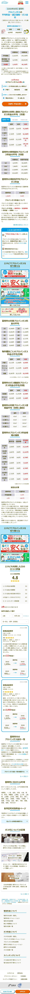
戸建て (8, 90)
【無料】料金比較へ (15, 104)
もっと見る (23, 776)
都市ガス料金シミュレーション (13, 944)
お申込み (22, 991)
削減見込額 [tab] (24, 120)
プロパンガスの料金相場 (11, 942)
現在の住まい (10, 98)
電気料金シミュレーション (12, 918)
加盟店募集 (24, 979)
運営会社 (20, 973)
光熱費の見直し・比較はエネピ (9, 899)
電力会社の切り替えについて (12, 963)
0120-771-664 (7, 991)
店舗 (26, 90)
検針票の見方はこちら (20, 225)
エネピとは (10, 973)
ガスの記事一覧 (8, 950)
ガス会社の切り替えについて (12, 960)
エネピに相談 (22, 243)
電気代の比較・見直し (10, 915)
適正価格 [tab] (15, 120)
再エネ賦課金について (10, 924)
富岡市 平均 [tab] (5, 120)
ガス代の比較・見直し (10, 936)
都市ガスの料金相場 (10, 947)
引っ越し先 (21, 98)
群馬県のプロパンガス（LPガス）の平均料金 (15, 901)
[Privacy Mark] (19, 985)
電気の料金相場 (8, 921)
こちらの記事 (22, 754)
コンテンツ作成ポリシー (10, 979)
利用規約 (23, 976)
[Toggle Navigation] (26, 2)
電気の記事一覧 (8, 926)
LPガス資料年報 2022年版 (17, 764)
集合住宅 (17, 90)
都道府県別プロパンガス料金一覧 (12, 901)
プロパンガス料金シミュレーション (14, 939)
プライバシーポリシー (10, 976)
